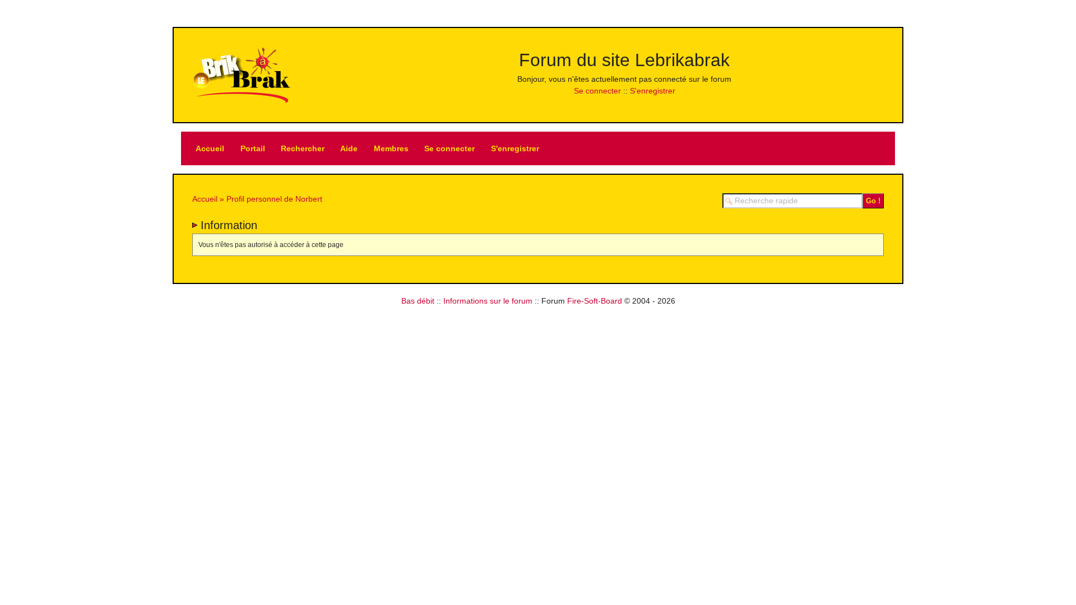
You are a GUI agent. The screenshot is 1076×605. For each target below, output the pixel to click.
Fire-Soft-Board (594, 300)
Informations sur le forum (487, 300)
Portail (252, 148)
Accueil (210, 148)
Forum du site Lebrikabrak (624, 60)
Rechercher (302, 148)
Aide (349, 148)
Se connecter (597, 90)
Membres (391, 148)
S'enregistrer (652, 90)
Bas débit (417, 300)
